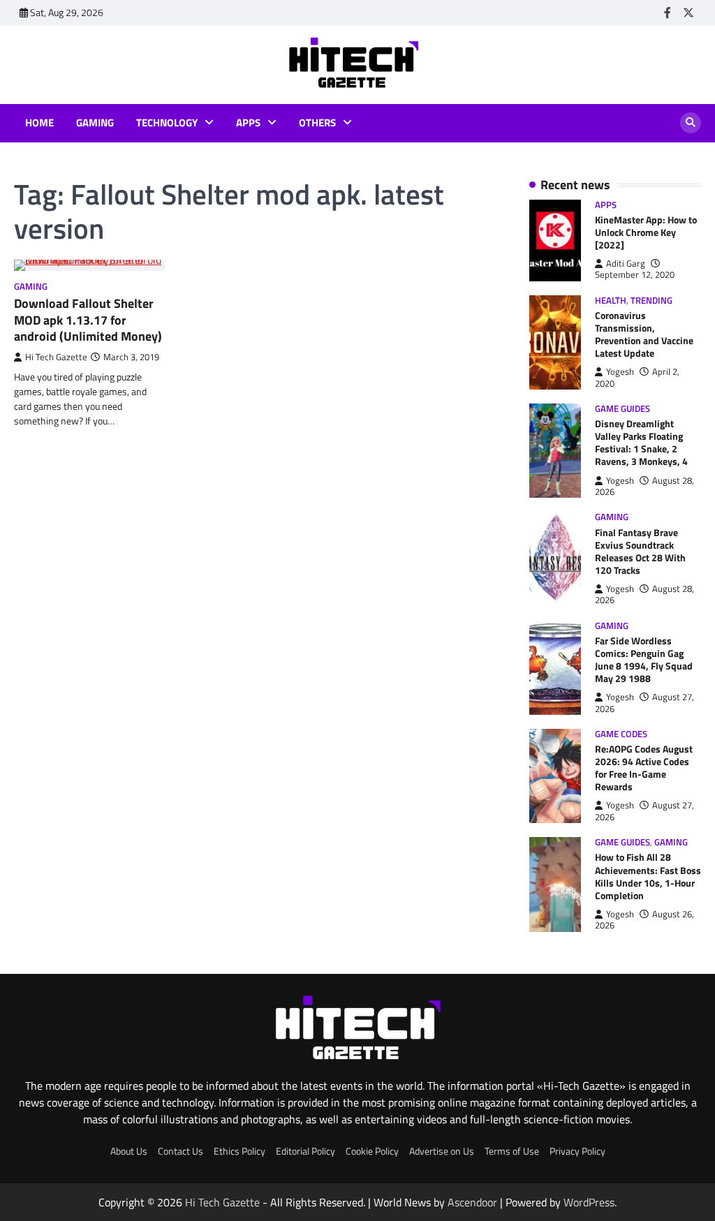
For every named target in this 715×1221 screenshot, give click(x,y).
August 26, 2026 (644, 920)
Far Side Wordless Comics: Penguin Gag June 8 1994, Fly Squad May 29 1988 (644, 659)
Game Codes (621, 734)
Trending (651, 300)
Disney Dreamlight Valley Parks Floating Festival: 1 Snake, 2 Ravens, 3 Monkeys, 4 (641, 442)
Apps (248, 123)
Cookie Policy (372, 1151)
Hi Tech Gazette (56, 357)
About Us (128, 1151)
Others (317, 123)
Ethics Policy (239, 1151)
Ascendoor (472, 1202)
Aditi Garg (625, 263)
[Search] (690, 122)
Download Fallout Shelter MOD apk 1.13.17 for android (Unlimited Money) (88, 320)
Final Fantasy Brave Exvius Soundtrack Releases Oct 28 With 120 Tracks (640, 551)
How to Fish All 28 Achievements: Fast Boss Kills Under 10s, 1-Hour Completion (648, 876)
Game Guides (622, 409)
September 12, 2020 (635, 274)
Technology (167, 123)
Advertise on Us (441, 1151)
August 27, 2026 (644, 702)
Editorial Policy (305, 1151)
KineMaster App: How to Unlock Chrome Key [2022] (646, 232)
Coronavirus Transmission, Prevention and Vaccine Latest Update (644, 334)
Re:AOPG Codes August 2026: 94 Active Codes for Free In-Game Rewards (644, 767)
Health (610, 300)
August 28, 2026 (644, 486)
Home (39, 123)
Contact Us (180, 1151)
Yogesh (620, 371)
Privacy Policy (577, 1151)
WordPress (588, 1202)
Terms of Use (512, 1151)
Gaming (95, 123)
